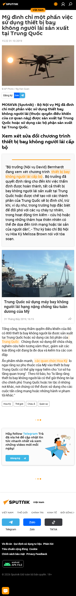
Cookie (33, 549)
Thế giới (19, 403)
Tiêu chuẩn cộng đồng (15, 549)
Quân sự (43, 403)
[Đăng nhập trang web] (63, 4)
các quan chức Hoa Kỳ (51, 360)
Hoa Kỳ (7, 403)
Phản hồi (48, 544)
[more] (70, 318)
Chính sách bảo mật (13, 554)
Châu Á (31, 403)
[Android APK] (13, 564)
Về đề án (7, 544)
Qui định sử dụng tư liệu (28, 544)
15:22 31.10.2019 (12, 41)
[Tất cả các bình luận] (5, 590)
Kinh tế (52, 512)
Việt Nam (7, 512)
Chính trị (37, 512)
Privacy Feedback (36, 554)
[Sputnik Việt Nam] (11, 5)
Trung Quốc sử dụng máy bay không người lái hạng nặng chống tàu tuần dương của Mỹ (36, 306)
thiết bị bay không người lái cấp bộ (38, 174)
